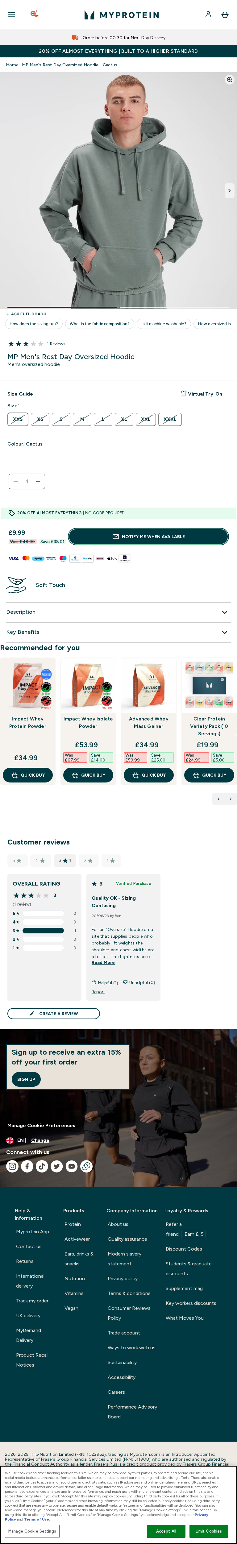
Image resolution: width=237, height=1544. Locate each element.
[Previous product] (218, 799)
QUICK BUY (33, 775)
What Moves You (185, 1318)
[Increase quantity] (38, 481)
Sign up (26, 1079)
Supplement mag (184, 1288)
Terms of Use (36, 1519)
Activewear (77, 1239)
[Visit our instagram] (12, 1166)
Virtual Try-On (205, 393)
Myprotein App (32, 1231)
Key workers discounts (191, 1303)
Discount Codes (184, 1248)
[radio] (17, 419)
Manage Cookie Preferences (41, 1125)
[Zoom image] (230, 80)
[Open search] (35, 15)
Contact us (29, 1246)
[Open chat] (86, 1166)
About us (118, 1224)
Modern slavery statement (124, 1258)
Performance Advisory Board (132, 1411)
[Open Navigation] (11, 15)
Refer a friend (185, 1229)
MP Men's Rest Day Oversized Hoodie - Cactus (69, 64)
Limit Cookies (209, 1531)
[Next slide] (236, 735)
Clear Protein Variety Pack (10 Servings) (209, 726)
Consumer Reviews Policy (129, 1313)
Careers (116, 1392)
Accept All (166, 1531)
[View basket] (225, 15)
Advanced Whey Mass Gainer (148, 722)
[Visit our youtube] (71, 1166)
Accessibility (121, 1377)
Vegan (71, 1308)
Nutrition (74, 1278)
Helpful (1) (108, 982)
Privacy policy (123, 1278)
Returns (25, 1261)
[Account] (208, 14)
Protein (72, 1224)
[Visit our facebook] (27, 1166)
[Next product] (231, 799)
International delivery (30, 1281)
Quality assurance (127, 1239)
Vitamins (74, 1293)
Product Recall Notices (32, 1360)
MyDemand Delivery (28, 1335)
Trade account (124, 1332)
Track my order (32, 1300)
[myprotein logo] (122, 15)
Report (98, 991)
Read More (103, 962)
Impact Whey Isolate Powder (88, 722)
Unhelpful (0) (142, 982)
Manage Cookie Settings (32, 1531)
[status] (27, 481)
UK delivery (28, 1315)
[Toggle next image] (230, 190)
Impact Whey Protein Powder (27, 722)
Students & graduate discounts (189, 1268)
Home (12, 64)
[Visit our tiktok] (42, 1166)
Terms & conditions (129, 1293)
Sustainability (122, 1362)
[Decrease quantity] (16, 481)
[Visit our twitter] (57, 1166)
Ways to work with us (132, 1347)
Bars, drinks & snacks (79, 1258)
